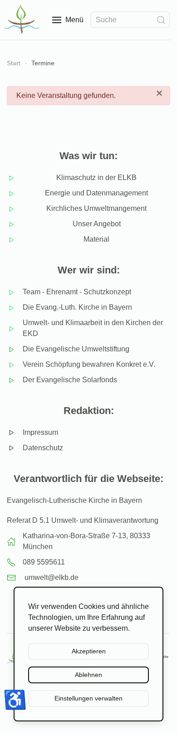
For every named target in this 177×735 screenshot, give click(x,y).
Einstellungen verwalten (88, 698)
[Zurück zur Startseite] (22, 19)
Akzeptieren (89, 651)
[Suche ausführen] (161, 19)
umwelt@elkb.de (52, 577)
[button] (68, 19)
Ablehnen (88, 674)
